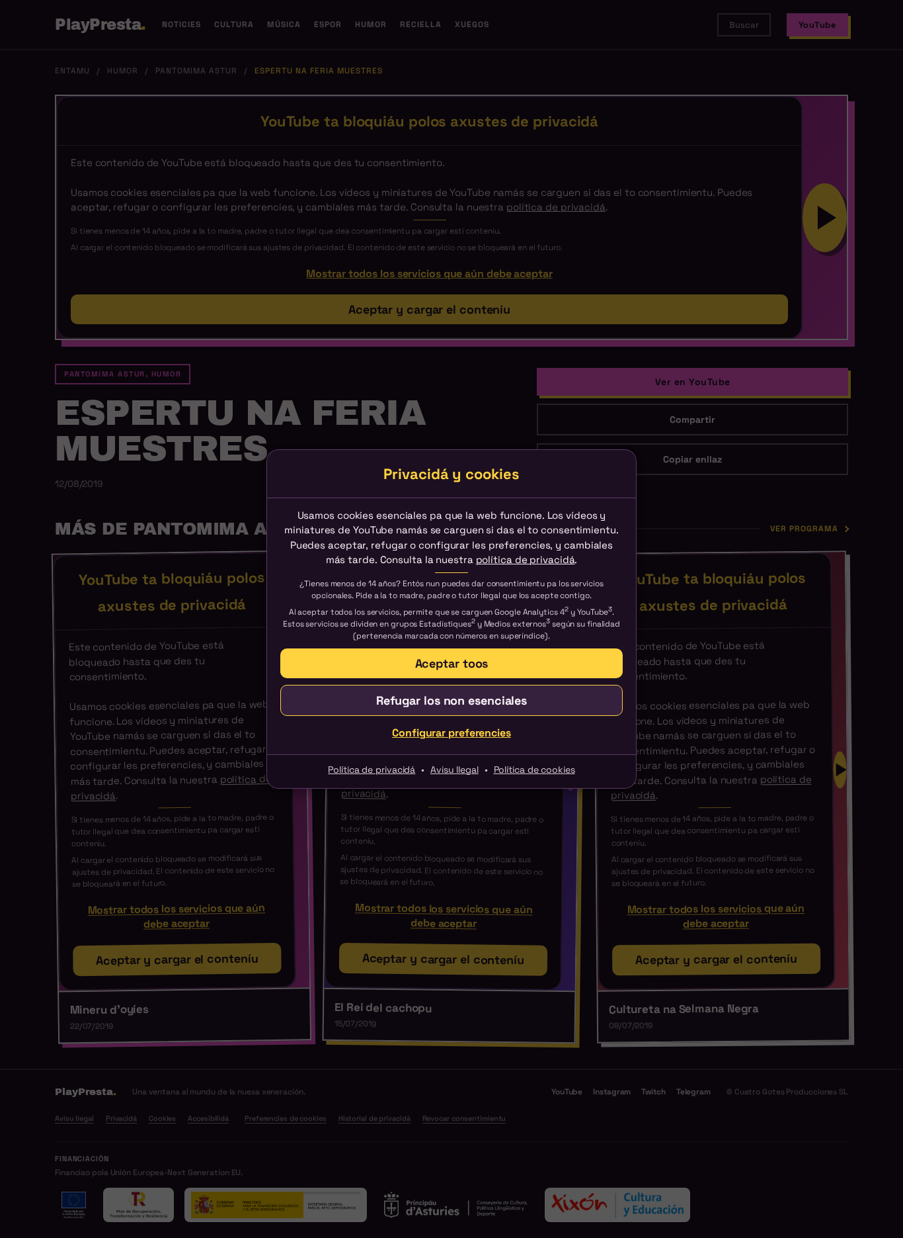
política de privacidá (525, 559)
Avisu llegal (454, 769)
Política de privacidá (371, 769)
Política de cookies (534, 769)
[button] (451, 700)
